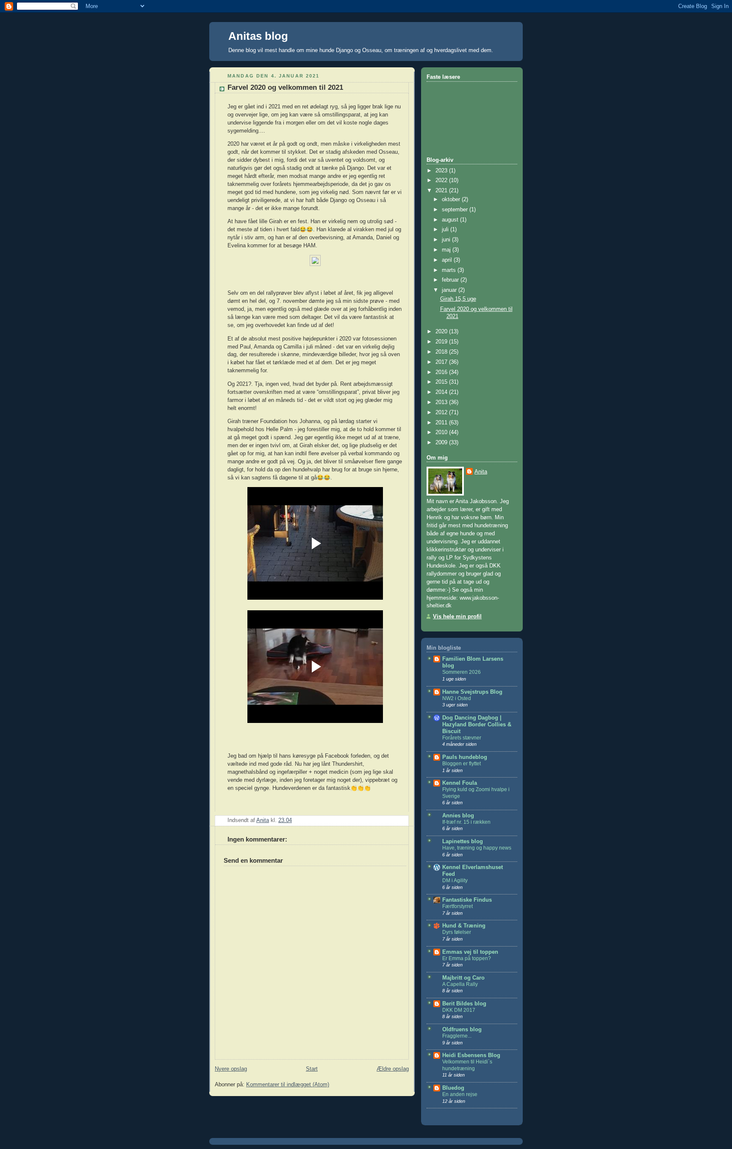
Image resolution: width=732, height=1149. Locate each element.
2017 (442, 362)
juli (446, 230)
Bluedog (453, 1088)
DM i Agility (455, 880)
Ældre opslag (393, 1069)
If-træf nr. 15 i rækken (466, 822)
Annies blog (458, 816)
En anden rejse (459, 1094)
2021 (442, 191)
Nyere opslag (231, 1069)
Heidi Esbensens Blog (471, 1055)
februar (451, 280)
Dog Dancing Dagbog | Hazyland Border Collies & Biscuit (476, 724)
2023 (442, 171)
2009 (442, 443)
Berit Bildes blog (464, 1004)
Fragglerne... (456, 1036)
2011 (442, 423)
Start (312, 1069)
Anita (480, 472)
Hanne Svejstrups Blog (472, 692)
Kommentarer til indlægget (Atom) (287, 1085)
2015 (442, 382)
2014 (442, 392)
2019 (442, 342)
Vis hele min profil (457, 617)
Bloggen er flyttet (461, 764)
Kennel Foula (459, 783)
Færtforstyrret (457, 906)
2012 (442, 412)
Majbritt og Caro (463, 978)
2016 (442, 372)
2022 (442, 180)
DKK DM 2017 (458, 1010)
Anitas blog (258, 36)
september (455, 210)
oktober (452, 199)
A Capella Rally (460, 984)
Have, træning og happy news (476, 848)
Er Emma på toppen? (466, 958)
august (451, 220)
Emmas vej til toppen (470, 952)
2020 (442, 332)
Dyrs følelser (456, 932)
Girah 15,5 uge (458, 299)
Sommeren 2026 (461, 672)
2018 (442, 352)
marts (450, 270)
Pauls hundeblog (464, 757)
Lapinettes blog (462, 841)
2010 (442, 432)
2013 (442, 402)
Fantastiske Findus (467, 900)
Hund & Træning (463, 926)
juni (447, 240)
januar (450, 290)
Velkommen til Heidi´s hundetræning (467, 1065)
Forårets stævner (461, 738)
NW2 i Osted (456, 698)
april (448, 260)
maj (447, 250)
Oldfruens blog (462, 1030)
